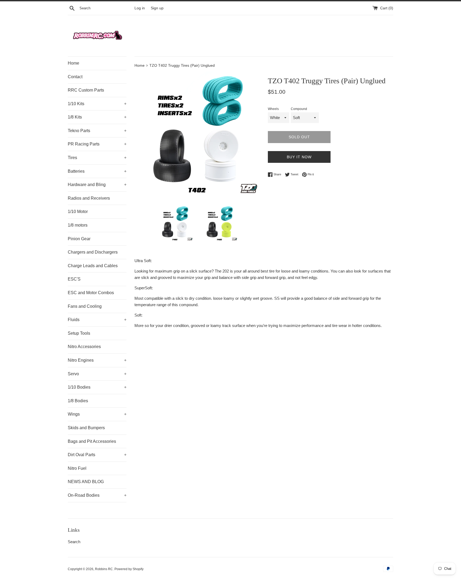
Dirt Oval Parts (97, 454)
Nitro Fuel (77, 468)
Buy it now (299, 157)
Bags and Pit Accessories (92, 441)
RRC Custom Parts (86, 90)
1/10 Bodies (97, 387)
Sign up (157, 8)
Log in (139, 8)
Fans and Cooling (85, 306)
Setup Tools (79, 333)
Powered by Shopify (129, 569)
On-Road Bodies (97, 495)
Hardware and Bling (97, 184)
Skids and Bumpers (86, 427)
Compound (299, 109)
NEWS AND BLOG (86, 481)
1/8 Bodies (78, 400)
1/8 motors (78, 225)
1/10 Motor (78, 211)
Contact (75, 76)
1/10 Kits (97, 103)
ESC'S (74, 279)
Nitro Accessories (84, 346)
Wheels (273, 109)
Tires (97, 157)
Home (73, 63)
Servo (97, 374)
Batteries (97, 171)
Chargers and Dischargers (93, 252)
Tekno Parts (97, 130)
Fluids (97, 319)
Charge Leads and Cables (93, 265)
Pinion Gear (79, 238)
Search (74, 541)
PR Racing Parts (97, 144)
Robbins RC (104, 569)
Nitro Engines (97, 360)
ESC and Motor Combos (91, 292)
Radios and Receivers (89, 198)
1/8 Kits (97, 117)
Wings (97, 414)
